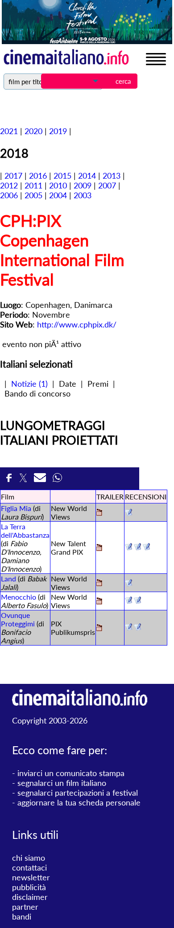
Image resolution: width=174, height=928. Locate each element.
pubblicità (29, 887)
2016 (38, 175)
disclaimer (30, 897)
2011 (33, 185)
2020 (33, 131)
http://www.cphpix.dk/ (76, 324)
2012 (9, 185)
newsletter (31, 877)
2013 (111, 175)
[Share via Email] (41, 480)
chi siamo (28, 858)
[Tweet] (24, 480)
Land (8, 578)
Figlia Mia (16, 508)
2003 (82, 195)
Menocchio (18, 597)
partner (25, 907)
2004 (58, 195)
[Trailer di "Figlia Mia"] (99, 513)
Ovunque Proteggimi (18, 619)
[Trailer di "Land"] (99, 583)
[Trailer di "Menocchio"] (99, 601)
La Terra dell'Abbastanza (25, 530)
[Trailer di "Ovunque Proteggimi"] (99, 628)
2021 (9, 131)
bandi (21, 916)
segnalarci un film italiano (61, 783)
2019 (58, 131)
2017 (13, 175)
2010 (58, 185)
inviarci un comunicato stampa (70, 773)
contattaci (29, 867)
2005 (33, 195)
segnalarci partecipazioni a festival (77, 792)
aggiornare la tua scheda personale (79, 802)
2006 (9, 195)
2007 (107, 185)
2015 (62, 175)
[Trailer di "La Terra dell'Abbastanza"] (99, 548)
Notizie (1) (29, 383)
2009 (82, 185)
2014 (87, 175)
